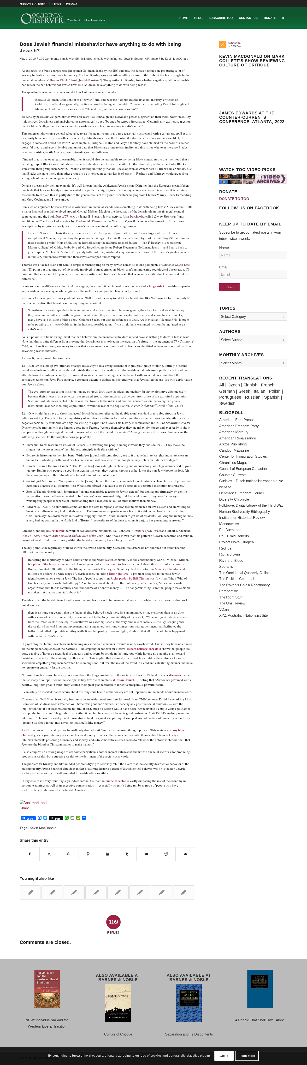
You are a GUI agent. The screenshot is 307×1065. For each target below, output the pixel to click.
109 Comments (49, 58)
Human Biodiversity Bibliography (244, 511)
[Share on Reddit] (165, 854)
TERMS (56, 3)
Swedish (227, 403)
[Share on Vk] (146, 854)
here (43, 437)
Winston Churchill (124, 679)
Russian (252, 397)
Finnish (250, 385)
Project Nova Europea (236, 542)
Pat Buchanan (230, 530)
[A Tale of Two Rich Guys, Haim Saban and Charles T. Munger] (161, 892)
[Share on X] (49, 854)
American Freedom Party (239, 426)
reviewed (58, 530)
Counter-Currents (233, 475)
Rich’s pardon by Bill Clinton (130, 578)
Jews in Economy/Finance (141, 58)
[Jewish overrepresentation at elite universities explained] (30, 892)
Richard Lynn (229, 554)
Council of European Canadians (244, 469)
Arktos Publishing (233, 444)
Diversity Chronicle (234, 499)
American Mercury (233, 432)
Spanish (272, 397)
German (227, 391)
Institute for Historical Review (242, 517)
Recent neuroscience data (144, 648)
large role (155, 286)
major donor (109, 564)
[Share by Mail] (185, 854)
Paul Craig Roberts (234, 536)
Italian (259, 391)
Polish (275, 391)
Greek (244, 391)
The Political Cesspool (236, 579)
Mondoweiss (229, 524)
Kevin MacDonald (176, 58)
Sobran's (226, 566)
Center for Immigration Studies (243, 456)
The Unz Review (232, 603)
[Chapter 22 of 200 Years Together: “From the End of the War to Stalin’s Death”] (95, 892)
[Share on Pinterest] (88, 854)
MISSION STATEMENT (33, 3)
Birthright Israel (119, 573)
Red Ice (225, 548)
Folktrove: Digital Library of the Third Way (251, 505)
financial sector (116, 780)
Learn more (247, 1056)
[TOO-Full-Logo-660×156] (64, 18)
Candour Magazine (234, 450)
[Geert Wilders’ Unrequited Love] (139, 892)
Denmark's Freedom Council (241, 493)
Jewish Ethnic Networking (82, 58)
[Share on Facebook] (29, 854)
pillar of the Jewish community (53, 564)
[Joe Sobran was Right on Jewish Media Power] (183, 892)
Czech (234, 385)
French (267, 385)
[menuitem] (35, 3)
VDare (224, 609)
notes (153, 583)
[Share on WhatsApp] (68, 854)
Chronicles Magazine (235, 463)
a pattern (174, 564)
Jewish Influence (111, 58)
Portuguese (230, 397)
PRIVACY (71, 3)
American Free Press (236, 420)
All (221, 385)
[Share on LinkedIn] (107, 854)
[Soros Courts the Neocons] (74, 892)
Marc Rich (162, 569)
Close (224, 1056)
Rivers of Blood (231, 560)
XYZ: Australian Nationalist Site (243, 615)
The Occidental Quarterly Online (244, 573)
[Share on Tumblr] (126, 854)
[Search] (283, 18)
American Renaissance (237, 438)
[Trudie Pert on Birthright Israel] (118, 892)
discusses (175, 675)
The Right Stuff (230, 597)
